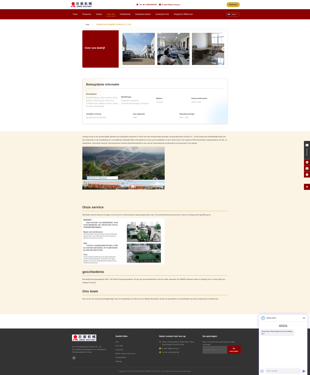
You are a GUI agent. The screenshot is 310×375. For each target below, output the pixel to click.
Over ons (111, 14)
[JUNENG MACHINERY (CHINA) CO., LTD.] (81, 5)
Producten (86, 14)
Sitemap (119, 361)
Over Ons (119, 346)
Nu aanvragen (234, 349)
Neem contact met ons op (125, 353)
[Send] (304, 371)
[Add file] (262, 371)
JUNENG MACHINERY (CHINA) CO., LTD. (150, 371)
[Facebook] (74, 358)
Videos (99, 14)
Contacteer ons (162, 14)
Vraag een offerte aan (183, 14)
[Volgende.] (223, 48)
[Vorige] (122, 48)
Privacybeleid (121, 357)
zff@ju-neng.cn (174, 5)
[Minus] (303, 318)
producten (119, 350)
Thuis (75, 14)
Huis (117, 342)
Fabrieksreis (125, 14)
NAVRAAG (233, 5)
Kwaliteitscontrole (143, 14)
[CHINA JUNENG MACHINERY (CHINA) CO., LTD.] (139, 49)
